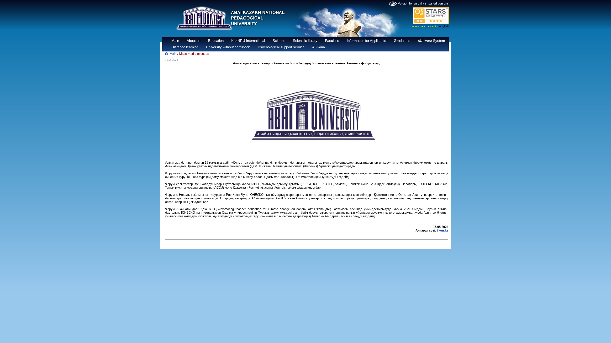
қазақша (417, 26)
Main (175, 41)
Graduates (402, 41)
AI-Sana (318, 47)
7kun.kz (442, 230)
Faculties (332, 41)
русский (431, 26)
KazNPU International (248, 41)
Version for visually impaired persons (423, 3)
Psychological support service (281, 47)
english (444, 26)
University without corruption (228, 47)
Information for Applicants (366, 41)
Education (216, 41)
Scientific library (305, 41)
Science (279, 41)
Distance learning (184, 47)
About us (193, 41)
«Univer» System (431, 41)
